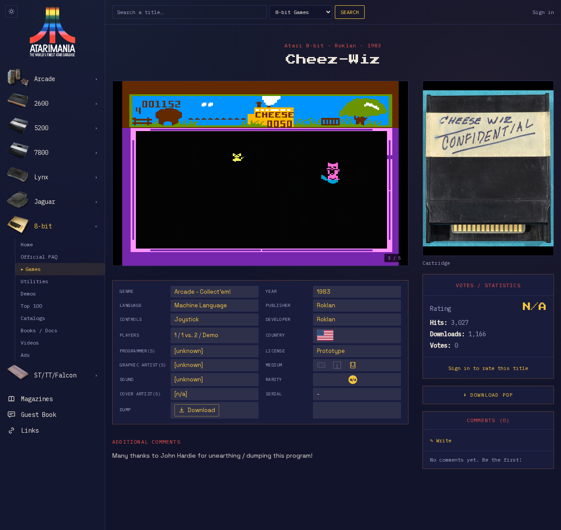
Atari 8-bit (304, 45)
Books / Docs (39, 330)
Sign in (543, 12)
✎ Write (440, 440)
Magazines (37, 399)
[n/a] (180, 394)
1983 (323, 291)
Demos (28, 293)
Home (27, 244)
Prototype (331, 351)
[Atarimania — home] (52, 31)
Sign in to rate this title (488, 368)
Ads (25, 355)
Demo (210, 335)
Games (31, 269)
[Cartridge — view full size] (488, 168)
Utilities (34, 281)
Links (30, 430)
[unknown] (188, 351)
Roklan (326, 305)
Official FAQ (39, 256)
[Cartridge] (352, 365)
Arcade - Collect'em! (202, 291)
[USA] (325, 335)
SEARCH (350, 12)
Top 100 (31, 305)
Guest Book (38, 415)
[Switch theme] (11, 11)
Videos (30, 342)
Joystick (186, 319)
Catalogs (33, 318)
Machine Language (200, 305)
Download (201, 410)
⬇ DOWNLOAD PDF (488, 394)
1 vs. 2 (189, 335)
